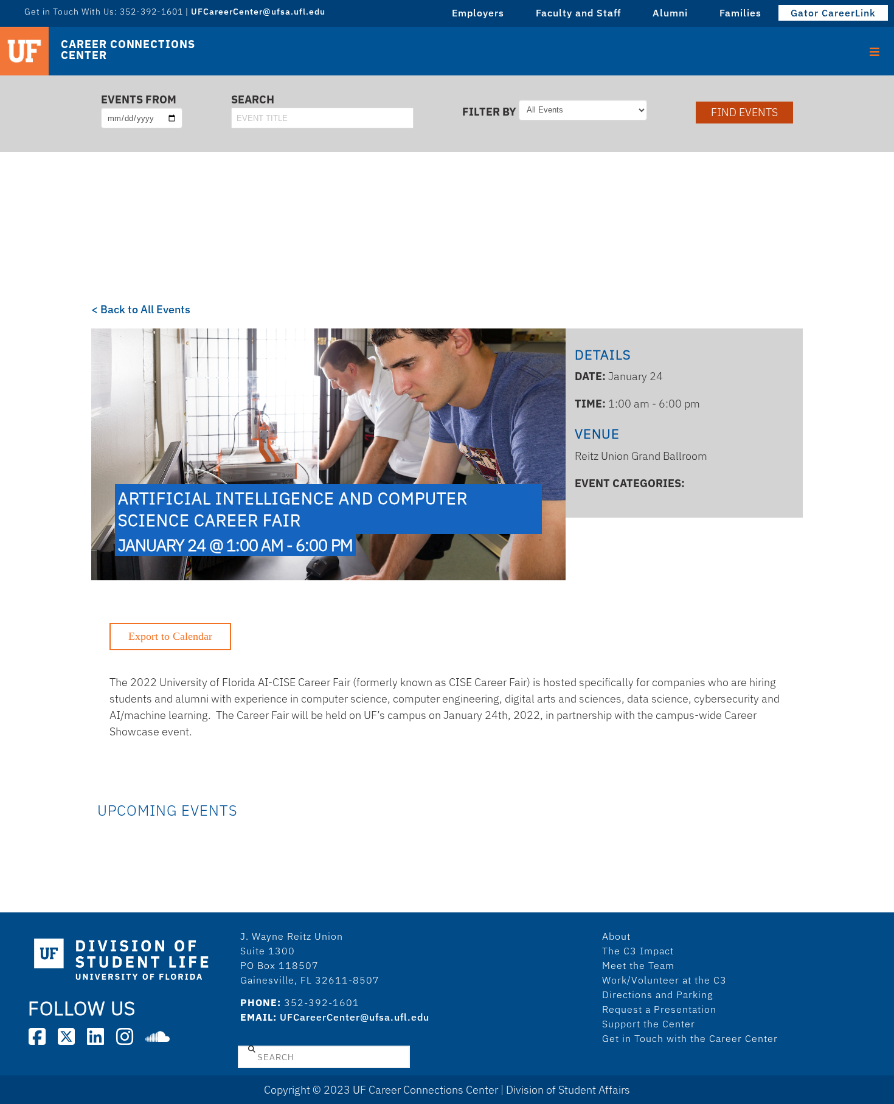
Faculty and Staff (578, 13)
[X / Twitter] (66, 1036)
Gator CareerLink (833, 13)
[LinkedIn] (95, 1036)
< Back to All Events (140, 309)
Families (740, 13)
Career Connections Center (128, 50)
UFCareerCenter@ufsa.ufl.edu (354, 1017)
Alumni (670, 13)
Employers (478, 13)
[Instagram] (124, 1036)
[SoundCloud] (157, 1036)
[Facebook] (37, 1036)
